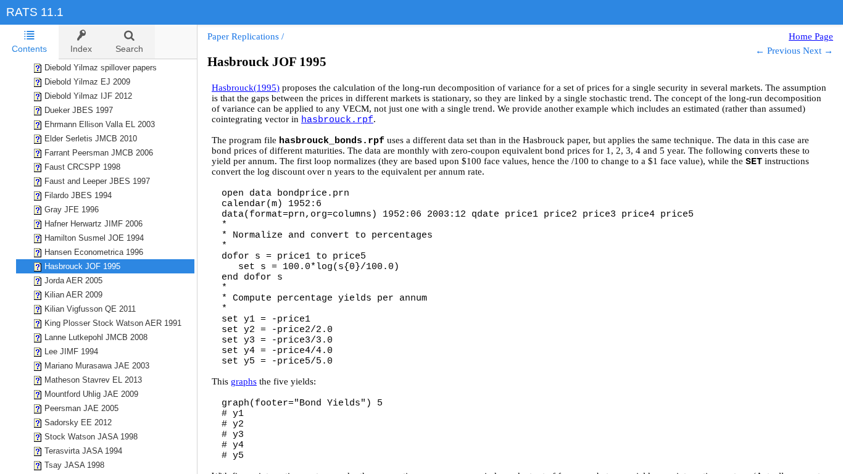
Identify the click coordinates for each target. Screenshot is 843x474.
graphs (244, 381)
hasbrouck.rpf (337, 120)
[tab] (29, 42)
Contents (29, 49)
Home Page (811, 36)
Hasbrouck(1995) (246, 88)
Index (81, 49)
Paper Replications (243, 36)
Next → (818, 51)
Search (129, 49)
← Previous (777, 51)
